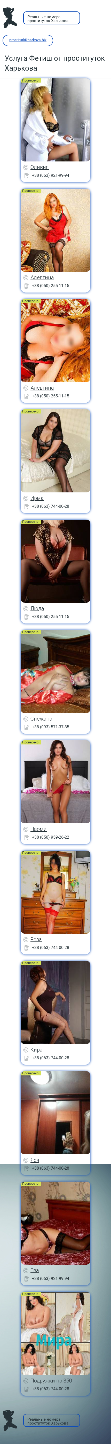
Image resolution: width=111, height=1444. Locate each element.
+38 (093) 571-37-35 (50, 726)
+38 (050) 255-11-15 (50, 285)
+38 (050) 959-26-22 (50, 837)
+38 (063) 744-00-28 (50, 506)
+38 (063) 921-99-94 (50, 175)
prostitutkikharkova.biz (27, 40)
